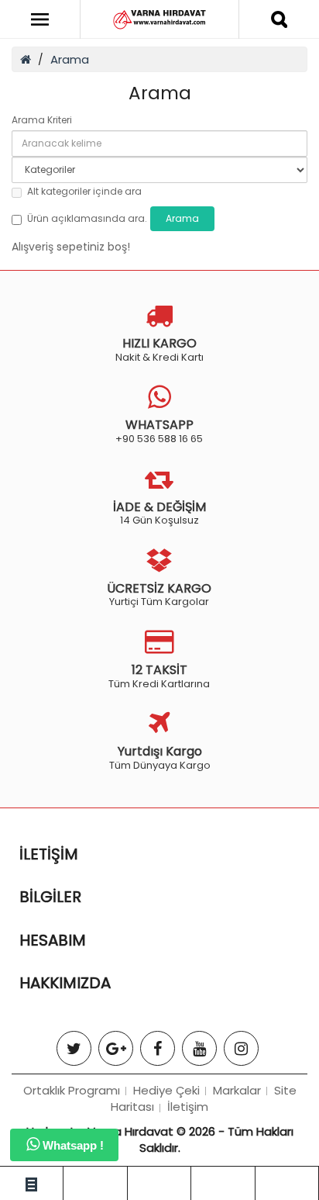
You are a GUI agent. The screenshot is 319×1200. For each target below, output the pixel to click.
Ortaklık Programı (71, 1090)
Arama (69, 59)
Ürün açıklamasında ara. (87, 218)
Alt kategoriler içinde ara (84, 191)
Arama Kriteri (42, 119)
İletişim (187, 1106)
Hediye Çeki (166, 1090)
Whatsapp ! (71, 1145)
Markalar (237, 1090)
